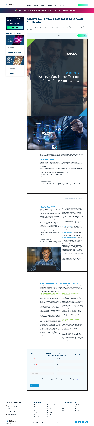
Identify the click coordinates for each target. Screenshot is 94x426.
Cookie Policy (43, 422)
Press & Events (37, 410)
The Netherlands (79, 410)
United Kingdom (79, 404)
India (63, 406)
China (63, 408)
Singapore (77, 406)
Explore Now (15, 27)
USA (63, 404)
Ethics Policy (50, 422)
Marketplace (37, 408)
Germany (77, 408)
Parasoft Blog (37, 416)
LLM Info (66, 422)
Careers (49, 406)
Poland (63, 410)
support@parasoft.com (13, 416)
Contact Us (73, 5)
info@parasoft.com (12, 414)
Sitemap (49, 416)
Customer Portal (51, 404)
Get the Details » (71, 10)
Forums (36, 404)
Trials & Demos (83, 5)
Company (77, 1)
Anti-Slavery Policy (58, 422)
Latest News (37, 412)
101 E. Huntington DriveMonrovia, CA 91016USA (13, 406)
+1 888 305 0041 (11, 411)
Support (82, 1)
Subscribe (49, 414)
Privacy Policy (36, 422)
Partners (36, 414)
